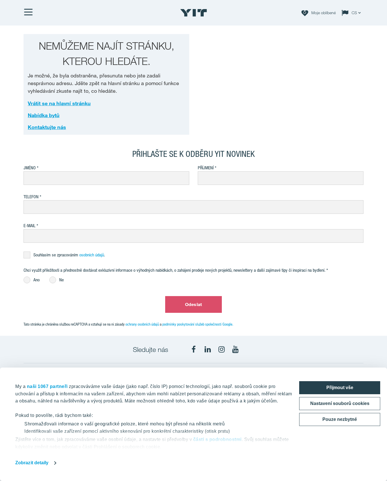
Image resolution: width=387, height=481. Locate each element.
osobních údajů (91, 255)
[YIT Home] (193, 12)
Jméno (30, 167)
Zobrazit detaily (32, 462)
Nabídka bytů (43, 115)
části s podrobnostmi (217, 439)
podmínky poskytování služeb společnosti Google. (197, 324)
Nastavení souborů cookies (339, 403)
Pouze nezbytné (339, 419)
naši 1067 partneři (47, 386)
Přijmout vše (339, 387)
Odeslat (193, 304)
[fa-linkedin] (207, 349)
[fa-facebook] (193, 349)
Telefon (31, 196)
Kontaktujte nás (47, 127)
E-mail (29, 225)
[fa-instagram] (221, 349)
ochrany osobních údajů (142, 324)
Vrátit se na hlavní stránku (59, 103)
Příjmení (206, 167)
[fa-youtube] (235, 349)
